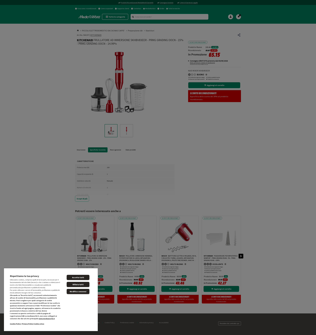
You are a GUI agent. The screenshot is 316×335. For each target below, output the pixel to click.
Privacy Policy (27, 324)
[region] (51, 299)
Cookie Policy (15, 324)
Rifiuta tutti (78, 284)
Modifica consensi (78, 291)
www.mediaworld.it (47, 318)
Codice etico (39, 324)
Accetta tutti (78, 277)
